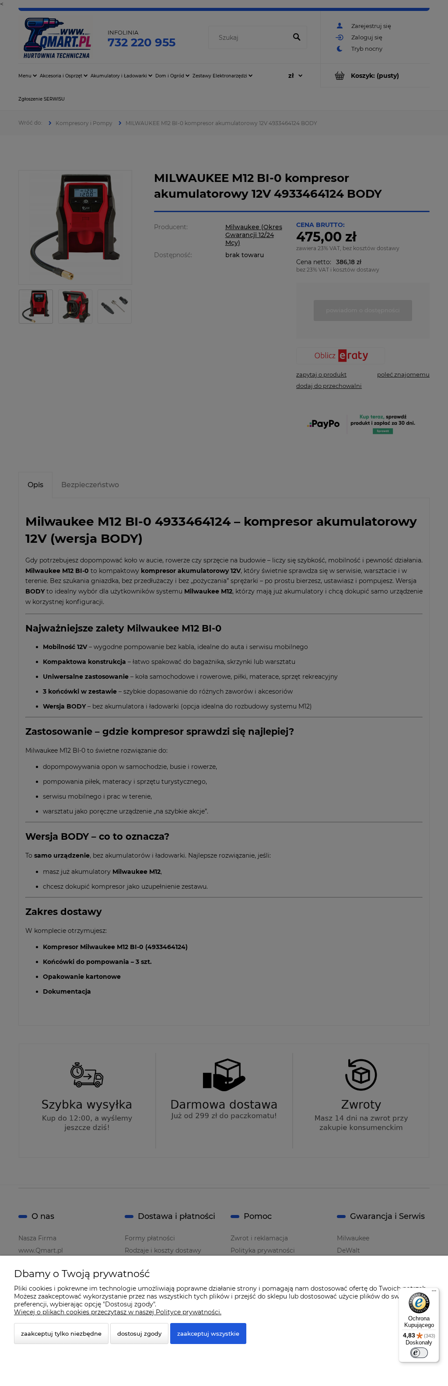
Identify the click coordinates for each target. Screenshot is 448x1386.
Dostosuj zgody (139, 1333)
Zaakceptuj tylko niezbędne (61, 1333)
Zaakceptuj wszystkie (208, 1333)
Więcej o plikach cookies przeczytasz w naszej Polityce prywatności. (117, 1312)
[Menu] (434, 1293)
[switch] (419, 1353)
